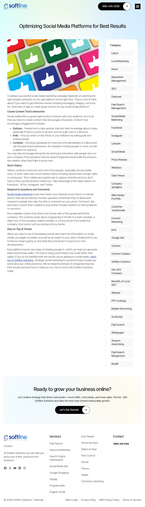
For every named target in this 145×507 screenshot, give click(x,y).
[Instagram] (24, 468)
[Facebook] (5, 468)
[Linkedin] (19, 468)
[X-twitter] (10, 468)
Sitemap (38, 499)
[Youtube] (14, 468)
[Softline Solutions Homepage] (15, 6)
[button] (137, 6)
